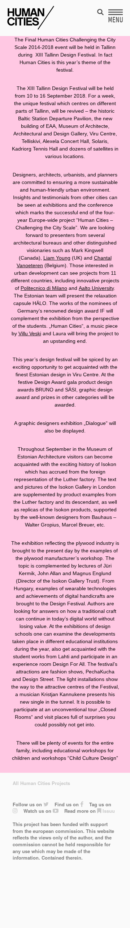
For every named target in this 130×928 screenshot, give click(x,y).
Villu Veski (29, 333)
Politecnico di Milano (44, 288)
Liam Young (56, 258)
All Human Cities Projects (41, 783)
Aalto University (96, 288)
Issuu (108, 810)
